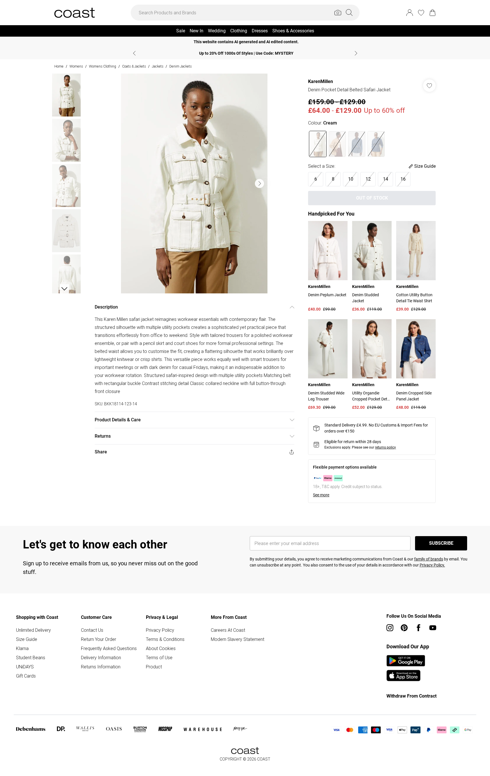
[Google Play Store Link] (405, 660)
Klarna (22, 648)
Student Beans (30, 657)
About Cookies (161, 648)
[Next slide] (356, 53)
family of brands (428, 559)
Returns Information (100, 667)
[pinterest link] (404, 627)
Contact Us (92, 630)
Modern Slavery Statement (237, 639)
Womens (76, 66)
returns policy (385, 447)
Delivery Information (101, 657)
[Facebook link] (418, 627)
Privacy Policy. (432, 565)
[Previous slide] (134, 53)
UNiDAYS (25, 667)
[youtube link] (432, 627)
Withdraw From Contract (411, 696)
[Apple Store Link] (405, 675)
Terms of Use (159, 657)
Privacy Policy (160, 630)
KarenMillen (320, 81)
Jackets (157, 66)
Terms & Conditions (165, 639)
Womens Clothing (102, 66)
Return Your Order (98, 639)
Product (154, 667)
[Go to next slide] (259, 183)
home (59, 66)
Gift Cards (26, 676)
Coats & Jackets (134, 66)
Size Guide (26, 639)
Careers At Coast (228, 630)
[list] (194, 183)
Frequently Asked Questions (109, 648)
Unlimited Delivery (33, 630)
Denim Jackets (180, 66)
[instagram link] (389, 627)
